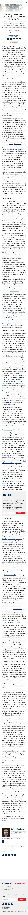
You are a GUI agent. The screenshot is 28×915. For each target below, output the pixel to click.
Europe (17, 30)
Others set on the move (8, 481)
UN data (21, 397)
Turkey (16, 345)
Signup (21, 899)
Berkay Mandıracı (14, 35)
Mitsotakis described (19, 371)
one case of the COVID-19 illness (12, 416)
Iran (16, 434)
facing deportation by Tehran (13, 443)
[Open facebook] (3, 904)
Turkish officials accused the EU (11, 322)
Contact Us (17, 888)
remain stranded (13, 391)
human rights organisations (16, 521)
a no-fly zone (15, 291)
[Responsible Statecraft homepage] (14, 883)
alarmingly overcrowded (13, 402)
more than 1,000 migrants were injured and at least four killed (13, 383)
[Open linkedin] (12, 904)
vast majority (8, 430)
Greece (9, 345)
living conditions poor (8, 404)
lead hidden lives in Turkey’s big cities (14, 462)
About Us (3, 886)
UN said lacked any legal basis (15, 379)
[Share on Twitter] (8, 39)
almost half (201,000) (8, 478)
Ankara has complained (14, 562)
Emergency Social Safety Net (16, 554)
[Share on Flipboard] (17, 39)
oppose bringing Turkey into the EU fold (11, 621)
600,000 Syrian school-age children (12, 539)
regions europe (13, 32)
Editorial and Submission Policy (7, 888)
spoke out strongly (18, 609)
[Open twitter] (6, 904)
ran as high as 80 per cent (18, 152)
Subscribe (19, 513)
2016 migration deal (10, 575)
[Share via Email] (20, 39)
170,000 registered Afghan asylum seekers (13, 456)
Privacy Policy (9, 886)
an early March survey (15, 144)
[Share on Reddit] (14, 39)
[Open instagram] (9, 904)
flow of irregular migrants (12, 528)
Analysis (11, 30)
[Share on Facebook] (11, 39)
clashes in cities (18, 96)
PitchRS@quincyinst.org (6, 889)
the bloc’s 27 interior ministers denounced (14, 309)
